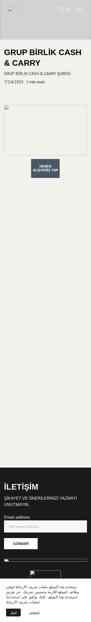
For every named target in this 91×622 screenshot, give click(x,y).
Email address (17, 517)
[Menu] (80, 10)
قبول (13, 612)
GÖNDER (21, 544)
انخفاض (34, 612)
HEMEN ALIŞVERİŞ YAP (45, 168)
